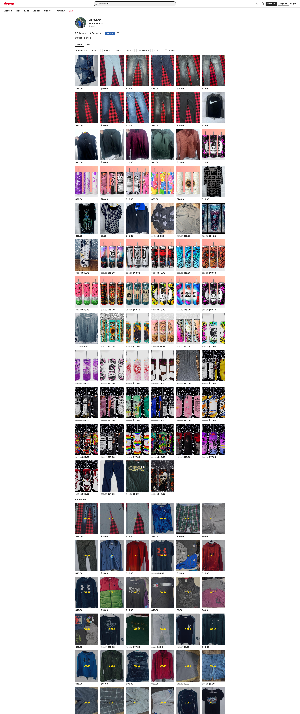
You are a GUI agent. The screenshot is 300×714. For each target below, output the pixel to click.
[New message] (118, 33)
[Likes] (257, 3)
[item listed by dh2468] (86, 70)
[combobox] (135, 3)
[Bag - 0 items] (262, 3)
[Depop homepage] (9, 3)
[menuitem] (8, 11)
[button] (96, 23)
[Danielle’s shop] (80, 23)
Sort (158, 50)
